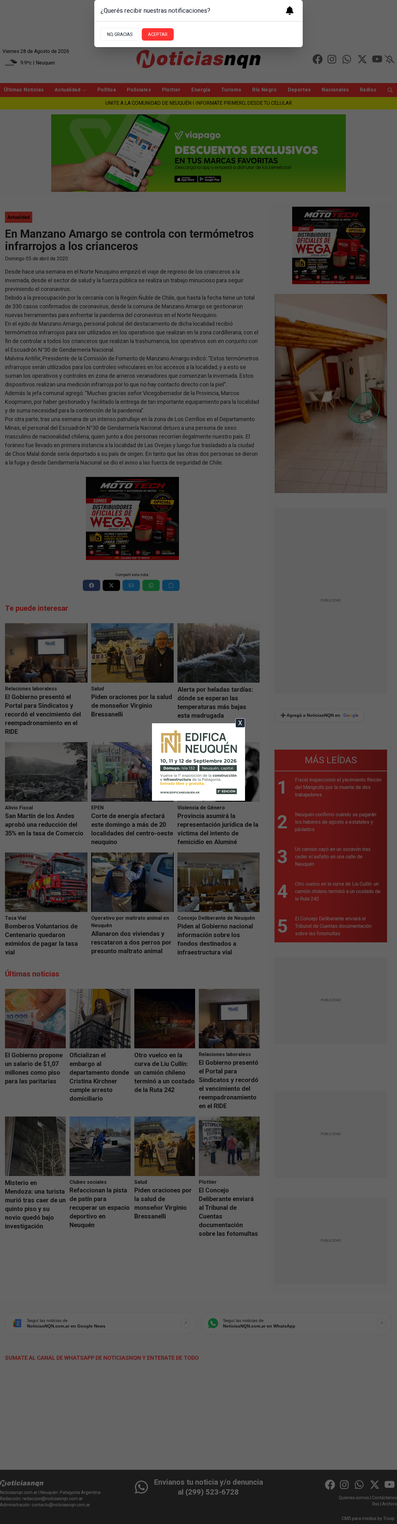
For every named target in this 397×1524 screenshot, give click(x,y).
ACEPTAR (157, 34)
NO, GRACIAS (120, 34)
